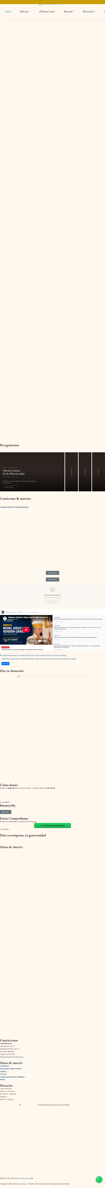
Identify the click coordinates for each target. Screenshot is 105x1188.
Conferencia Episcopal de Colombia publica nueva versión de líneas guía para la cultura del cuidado (39, 659)
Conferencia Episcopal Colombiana (12, 1077)
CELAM (3, 1074)
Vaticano (3, 1071)
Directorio (88, 11)
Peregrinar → (10, 487)
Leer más (5, 663)
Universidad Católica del (8, 1069)
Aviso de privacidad (26, 1178)
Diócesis (24, 11)
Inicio (8, 11)
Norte (19, 1069)
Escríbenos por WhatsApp (54, 825)
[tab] (3, 507)
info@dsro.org (18, 1057)
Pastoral (68, 11)
